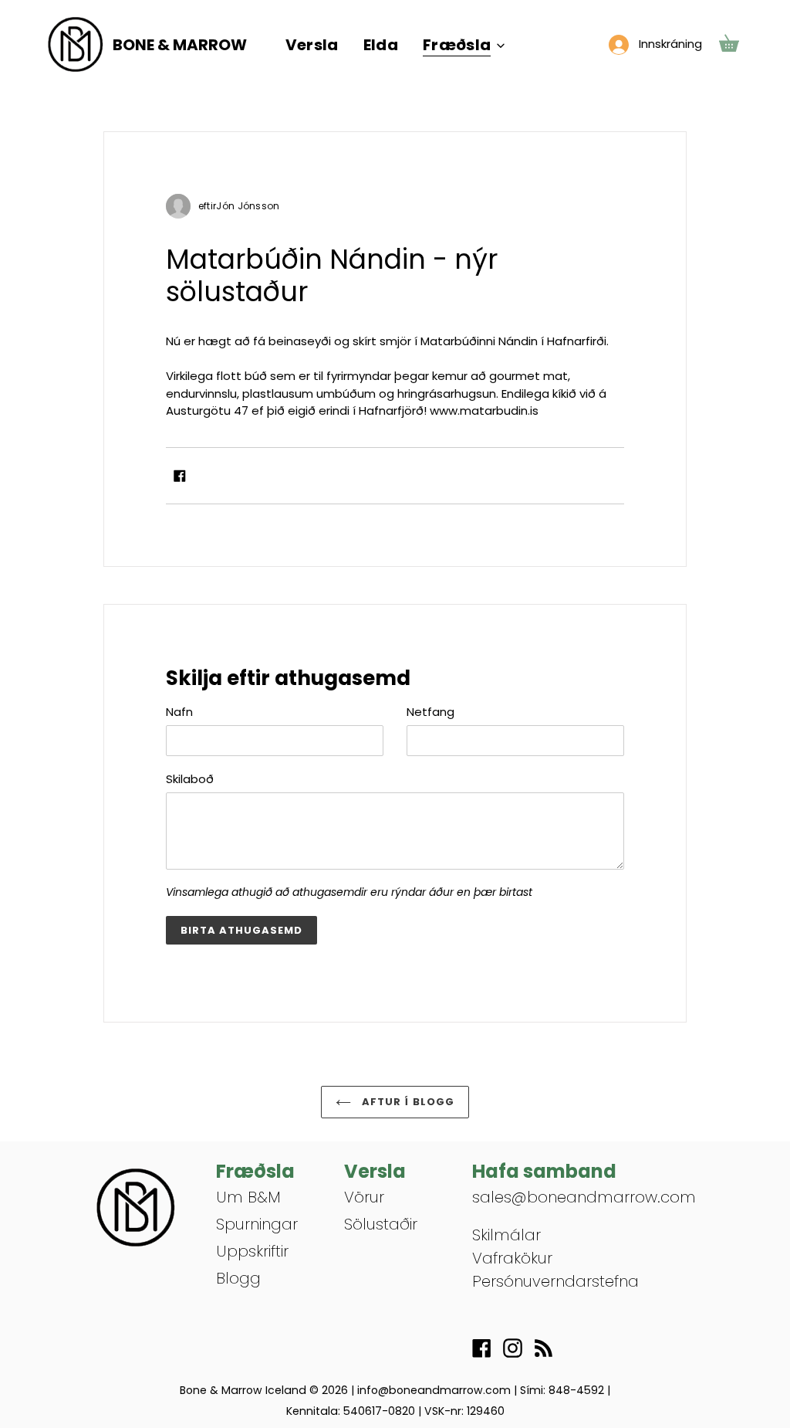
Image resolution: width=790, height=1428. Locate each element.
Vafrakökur (512, 1258)
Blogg (238, 1278)
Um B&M (248, 1197)
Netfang (430, 712)
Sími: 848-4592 (562, 1390)
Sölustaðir (380, 1224)
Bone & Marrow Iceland (243, 1390)
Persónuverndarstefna (555, 1281)
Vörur (364, 1197)
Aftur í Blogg (406, 1101)
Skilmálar (506, 1235)
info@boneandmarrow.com (434, 1390)
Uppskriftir (252, 1251)
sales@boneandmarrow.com (584, 1197)
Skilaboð (190, 779)
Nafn (179, 712)
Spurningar (257, 1224)
